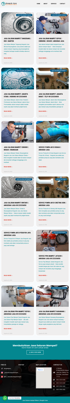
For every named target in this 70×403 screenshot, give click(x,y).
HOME (38, 3)
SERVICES (53, 3)
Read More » (8, 58)
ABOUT (45, 3)
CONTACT (62, 3)
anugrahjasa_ (7, 368)
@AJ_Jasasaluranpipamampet (12, 376)
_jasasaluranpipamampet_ (11, 372)
